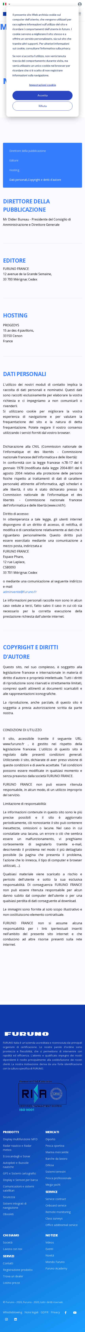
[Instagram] (6, 1319)
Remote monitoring (58, 1212)
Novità (49, 1255)
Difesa (49, 1165)
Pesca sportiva (54, 1146)
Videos (49, 1242)
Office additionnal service (61, 1225)
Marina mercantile (57, 1152)
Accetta (43, 95)
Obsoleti (8, 1214)
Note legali (31, 1312)
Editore (13, 160)
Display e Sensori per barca (20, 1180)
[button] (6, 4)
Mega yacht (52, 1184)
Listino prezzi (11, 1283)
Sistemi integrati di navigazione (14, 1205)
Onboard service (55, 1205)
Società (7, 1242)
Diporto (50, 1139)
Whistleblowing (12, 1312)
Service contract (55, 1199)
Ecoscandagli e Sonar (16, 1156)
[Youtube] (74, 1312)
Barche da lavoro (56, 1158)
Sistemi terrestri (55, 1171)
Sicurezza (9, 1197)
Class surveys (54, 1218)
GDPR (44, 1312)
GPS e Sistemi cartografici (19, 1173)
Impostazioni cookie (42, 85)
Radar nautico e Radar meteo (17, 1148)
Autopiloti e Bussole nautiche (16, 1165)
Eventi (49, 1249)
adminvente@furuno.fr (20, 592)
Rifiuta (43, 106)
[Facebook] (65, 1312)
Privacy (55, 1312)
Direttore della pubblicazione (27, 151)
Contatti (8, 1263)
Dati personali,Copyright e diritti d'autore (35, 180)
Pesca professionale (58, 1178)
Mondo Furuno (55, 1262)
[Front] (26, 1034)
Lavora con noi (12, 1249)
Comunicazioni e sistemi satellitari (18, 1188)
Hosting (14, 170)
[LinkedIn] (15, 1319)
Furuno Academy (56, 1268)
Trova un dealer (13, 1276)
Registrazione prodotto (18, 1270)
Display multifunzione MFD (20, 1139)
